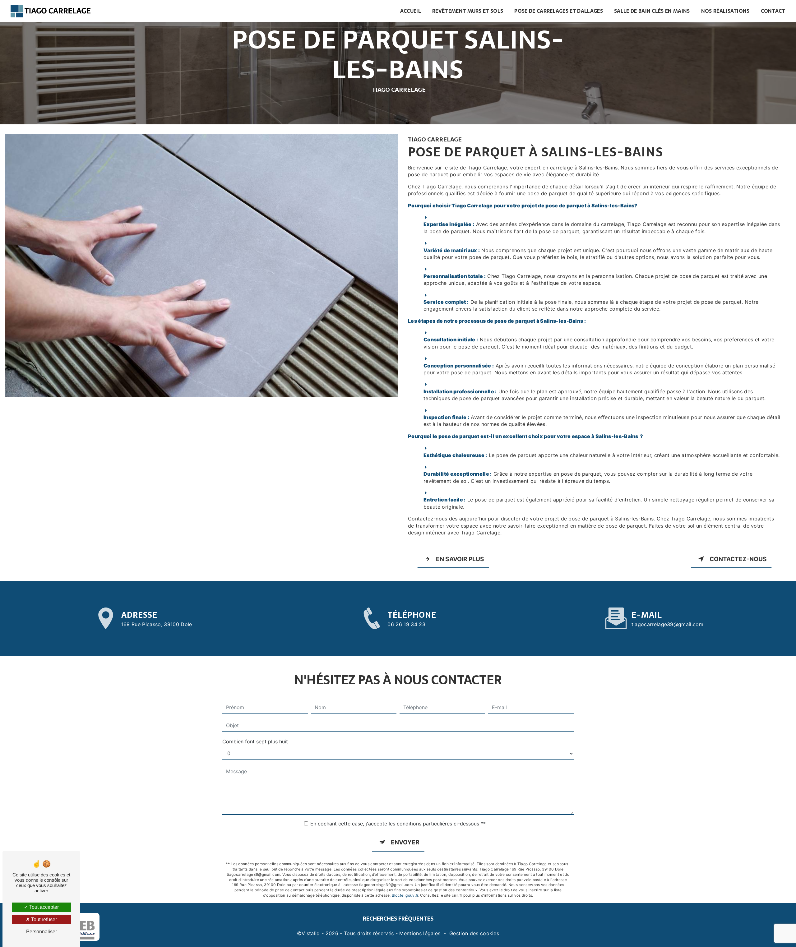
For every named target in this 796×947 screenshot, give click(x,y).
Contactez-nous (738, 559)
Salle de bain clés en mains (652, 11)
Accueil (410, 11)
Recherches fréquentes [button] (398, 918)
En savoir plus (460, 559)
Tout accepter (43, 907)
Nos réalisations (725, 11)
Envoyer (405, 842)
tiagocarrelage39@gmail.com (667, 624)
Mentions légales (419, 933)
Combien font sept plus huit (255, 741)
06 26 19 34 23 (406, 624)
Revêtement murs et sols (467, 11)
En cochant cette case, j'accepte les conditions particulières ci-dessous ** (398, 823)
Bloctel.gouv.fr (405, 895)
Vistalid (311, 933)
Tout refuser (43, 919)
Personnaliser (41, 931)
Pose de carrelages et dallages (558, 11)
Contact (773, 11)
